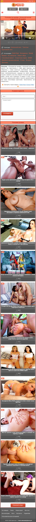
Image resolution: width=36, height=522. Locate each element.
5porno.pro (14, 520)
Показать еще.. (18, 505)
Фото (13, 513)
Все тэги (27, 510)
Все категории (6, 513)
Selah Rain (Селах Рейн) (27, 84)
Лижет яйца (21, 55)
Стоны (22, 60)
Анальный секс (16, 47)
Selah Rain (15, 53)
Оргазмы (5, 62)
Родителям (27, 513)
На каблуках (12, 55)
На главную (5, 510)
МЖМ (30, 58)
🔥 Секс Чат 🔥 (31, 1)
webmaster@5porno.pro (26, 520)
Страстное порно (21, 58)
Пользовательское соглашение (10, 516)
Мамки (4, 55)
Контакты (19, 513)
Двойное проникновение (10, 60)
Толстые (25, 47)
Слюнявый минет (8, 58)
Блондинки (24, 53)
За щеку (28, 60)
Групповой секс (7, 49)
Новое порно (19, 510)
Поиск (12, 510)
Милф (31, 53)
